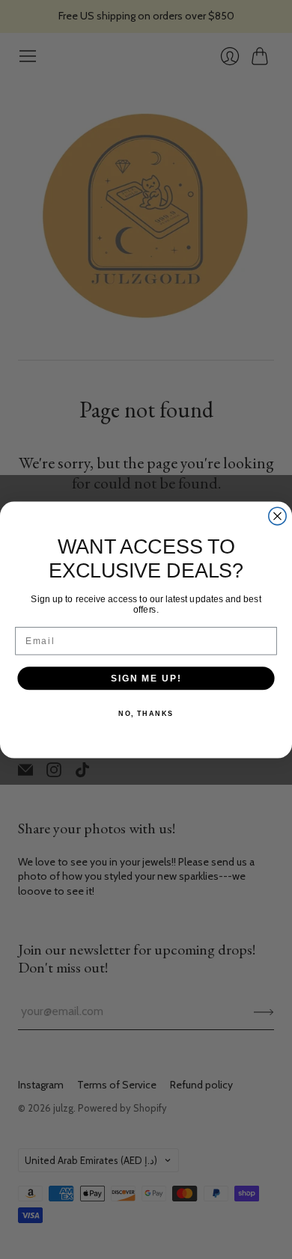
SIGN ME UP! (146, 677)
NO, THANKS (146, 712)
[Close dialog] (277, 515)
